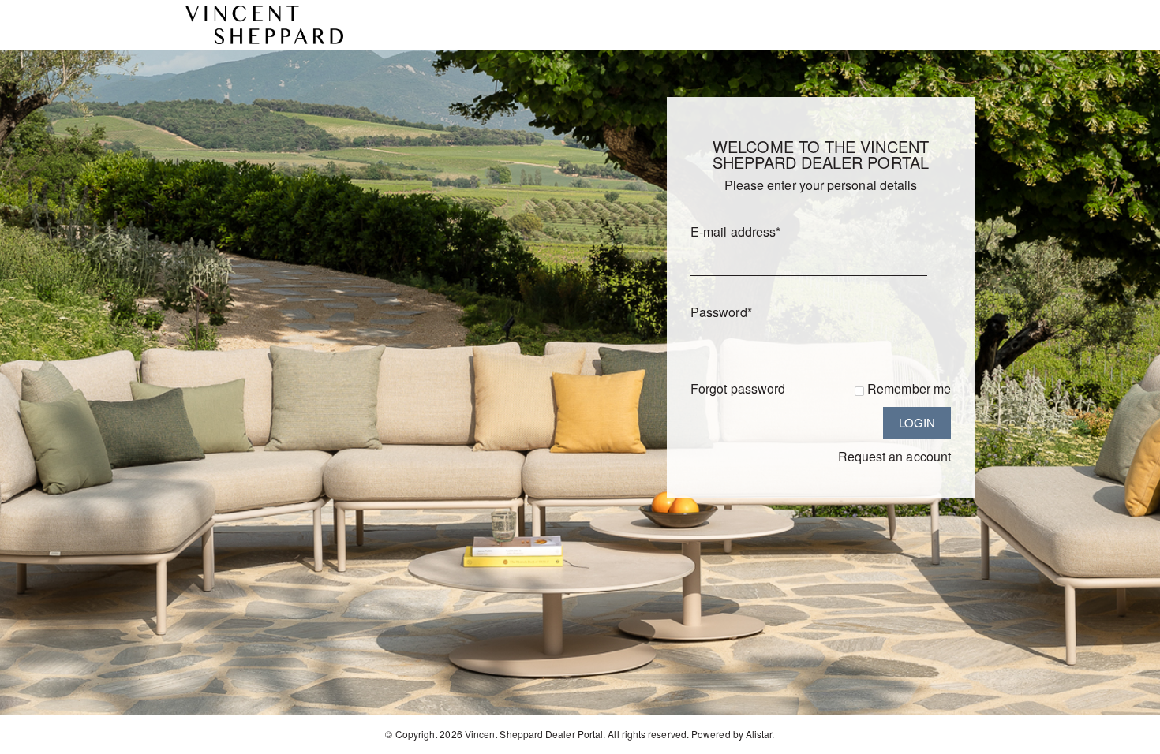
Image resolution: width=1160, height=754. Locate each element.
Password (721, 312)
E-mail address (735, 231)
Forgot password (737, 388)
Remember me (909, 388)
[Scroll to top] (1126, 736)
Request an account (894, 456)
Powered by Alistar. (733, 734)
